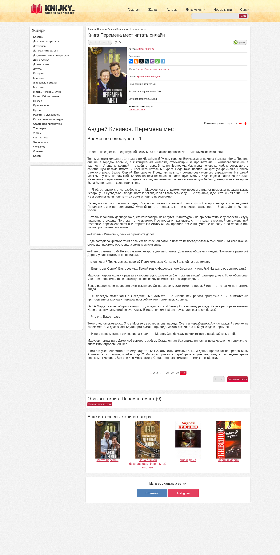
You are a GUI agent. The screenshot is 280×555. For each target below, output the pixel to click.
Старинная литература (47, 123)
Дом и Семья (41, 59)
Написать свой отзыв (99, 404)
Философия (40, 142)
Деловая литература (46, 41)
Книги (90, 29)
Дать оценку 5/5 (108, 42)
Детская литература (45, 50)
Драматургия (41, 64)
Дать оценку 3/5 (99, 42)
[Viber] (152, 61)
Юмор (37, 155)
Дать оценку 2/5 (95, 42)
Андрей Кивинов (116, 29)
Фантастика (40, 137)
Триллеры (39, 128)
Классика (39, 78)
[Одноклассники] (136, 61)
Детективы (39, 45)
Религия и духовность (46, 114)
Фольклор (39, 146)
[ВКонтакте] (131, 61)
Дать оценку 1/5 (91, 42)
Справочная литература (48, 119)
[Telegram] (163, 61)
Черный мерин (228, 460)
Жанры (153, 9)
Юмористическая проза (157, 69)
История (38, 73)
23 (168, 372)
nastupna (183, 373)
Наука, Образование (46, 96)
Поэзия (37, 100)
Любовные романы (45, 82)
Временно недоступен (149, 76)
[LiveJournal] (147, 61)
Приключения (41, 105)
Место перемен (137, 109)
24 (172, 372)
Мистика (38, 87)
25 (177, 372)
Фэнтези (38, 151)
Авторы (172, 9)
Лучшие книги (195, 9)
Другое (37, 68)
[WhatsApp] (157, 61)
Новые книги (223, 9)
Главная (134, 9)
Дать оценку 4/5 (104, 42)
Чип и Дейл (188, 460)
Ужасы (37, 132)
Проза (37, 110)
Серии (244, 9)
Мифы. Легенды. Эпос (47, 91)
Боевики (38, 36)
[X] (141, 61)
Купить (241, 42)
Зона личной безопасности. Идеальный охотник (147, 464)
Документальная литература (51, 55)
